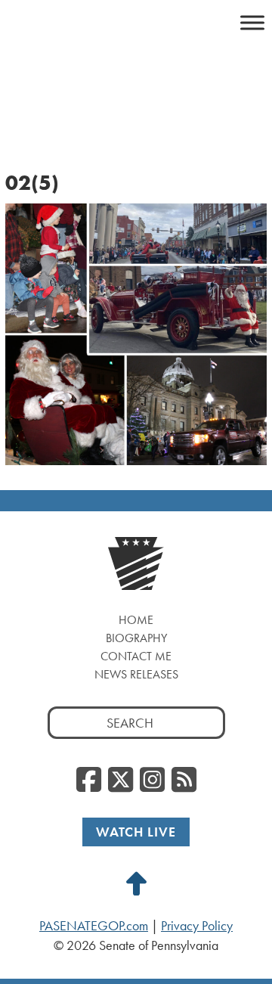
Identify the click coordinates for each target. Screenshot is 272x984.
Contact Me (136, 656)
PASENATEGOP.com (93, 925)
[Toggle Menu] (252, 22)
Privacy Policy (197, 925)
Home (136, 620)
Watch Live (136, 831)
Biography (136, 638)
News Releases (136, 674)
